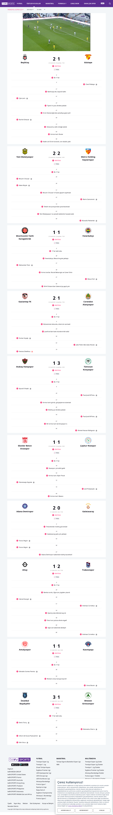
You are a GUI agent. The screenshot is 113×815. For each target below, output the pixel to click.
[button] (8, 3)
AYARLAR (101, 810)
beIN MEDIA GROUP (14, 772)
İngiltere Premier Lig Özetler (94, 770)
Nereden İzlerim (13, 806)
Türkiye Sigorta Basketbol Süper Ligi (68, 762)
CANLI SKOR (75, 4)
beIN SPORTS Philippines (16, 789)
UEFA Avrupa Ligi (41, 776)
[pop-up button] (84, 48)
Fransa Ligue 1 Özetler (92, 776)
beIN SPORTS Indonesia (15, 791)
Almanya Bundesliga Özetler (94, 773)
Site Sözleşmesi (35, 803)
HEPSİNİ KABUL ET (66, 810)
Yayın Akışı (17, 803)
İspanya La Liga (41, 787)
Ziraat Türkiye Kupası (43, 767)
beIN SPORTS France (14, 777)
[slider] (56, 45)
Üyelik (10, 803)
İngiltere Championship (44, 793)
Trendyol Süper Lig (42, 762)
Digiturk (10, 769)
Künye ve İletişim (47, 803)
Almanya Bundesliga (43, 781)
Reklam (25, 803)
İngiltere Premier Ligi (43, 770)
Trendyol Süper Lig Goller (93, 762)
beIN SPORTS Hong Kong (16, 783)
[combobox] (15, 10)
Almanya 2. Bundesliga (43, 796)
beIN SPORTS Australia (15, 780)
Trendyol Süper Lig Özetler (94, 765)
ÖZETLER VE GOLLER (34, 4)
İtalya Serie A (40, 790)
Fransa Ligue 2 (41, 798)
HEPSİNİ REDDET (83, 810)
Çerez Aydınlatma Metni (75, 806)
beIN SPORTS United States (17, 774)
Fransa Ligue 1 (41, 784)
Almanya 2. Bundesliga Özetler (95, 779)
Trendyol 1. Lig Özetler (92, 767)
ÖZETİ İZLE (58, 66)
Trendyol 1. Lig (41, 765)
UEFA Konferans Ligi (43, 779)
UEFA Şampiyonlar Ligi (43, 773)
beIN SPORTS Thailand (15, 786)
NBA (57, 765)
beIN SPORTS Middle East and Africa (20, 794)
